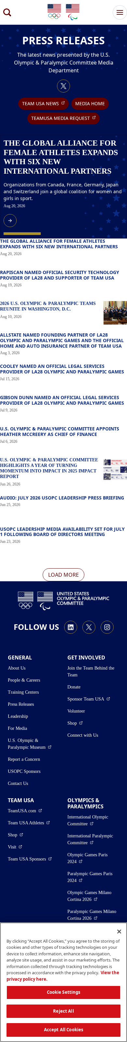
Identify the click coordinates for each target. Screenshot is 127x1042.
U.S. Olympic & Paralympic (34, 744)
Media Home (90, 103)
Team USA (45, 103)
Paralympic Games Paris (93, 877)
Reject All (63, 1011)
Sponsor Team (88, 699)
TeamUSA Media (65, 118)
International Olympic (93, 820)
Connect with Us (82, 735)
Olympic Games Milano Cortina (93, 896)
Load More (63, 574)
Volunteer (76, 711)
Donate (73, 687)
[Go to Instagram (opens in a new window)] (107, 627)
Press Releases (21, 704)
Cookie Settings (63, 992)
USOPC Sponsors (24, 771)
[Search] (7, 12)
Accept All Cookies (63, 1030)
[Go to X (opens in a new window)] (63, 86)
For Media (17, 728)
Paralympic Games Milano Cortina (93, 915)
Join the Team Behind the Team (90, 671)
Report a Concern (24, 759)
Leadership (18, 716)
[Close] (119, 931)
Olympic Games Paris (93, 858)
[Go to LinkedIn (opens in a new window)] (70, 627)
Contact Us (18, 783)
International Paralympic (93, 839)
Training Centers (23, 692)
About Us (16, 668)
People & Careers (24, 680)
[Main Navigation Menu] (120, 12)
